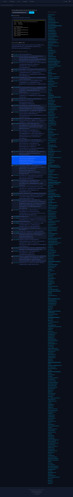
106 (18, 228)
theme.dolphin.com (23, 69)
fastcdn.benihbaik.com (24, 221)
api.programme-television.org (38, 110)
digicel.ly (50, 284)
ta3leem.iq (50, 219)
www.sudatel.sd (23, 208)
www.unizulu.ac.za (52, 432)
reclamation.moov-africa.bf (54, 221)
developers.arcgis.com (34, 105)
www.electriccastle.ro (52, 457)
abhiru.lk (50, 232)
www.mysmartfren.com (53, 227)
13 (13, 54)
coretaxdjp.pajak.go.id (53, 233)
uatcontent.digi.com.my (24, 110)
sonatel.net (50, 263)
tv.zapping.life (51, 95)
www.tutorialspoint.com (24, 139)
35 (15, 54)
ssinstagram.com (51, 411)
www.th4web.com (52, 213)
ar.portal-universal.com (53, 83)
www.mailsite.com (33, 143)
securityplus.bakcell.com (53, 78)
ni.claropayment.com (40, 87)
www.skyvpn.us (23, 246)
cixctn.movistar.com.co (24, 56)
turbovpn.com (32, 77)
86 (18, 118)
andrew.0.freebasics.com (53, 22)
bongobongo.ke (51, 312)
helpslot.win (50, 360)
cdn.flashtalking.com (52, 109)
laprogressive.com (52, 472)
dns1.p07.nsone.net (52, 56)
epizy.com (50, 128)
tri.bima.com (50, 258)
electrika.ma (50, 315)
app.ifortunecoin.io (52, 129)
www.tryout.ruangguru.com (54, 62)
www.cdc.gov (51, 53)
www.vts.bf (50, 463)
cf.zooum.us (50, 481)
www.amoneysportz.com (53, 321)
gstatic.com (50, 185)
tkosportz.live (51, 191)
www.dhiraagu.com (52, 123)
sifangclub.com (51, 342)
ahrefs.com (50, 359)
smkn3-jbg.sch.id (51, 193)
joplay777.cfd (51, 112)
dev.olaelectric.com (52, 142)
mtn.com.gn (50, 419)
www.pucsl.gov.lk (51, 356)
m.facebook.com (51, 430)
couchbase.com (51, 416)
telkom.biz (50, 480)
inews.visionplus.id (52, 252)
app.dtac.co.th (51, 253)
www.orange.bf (51, 199)
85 (18, 112)
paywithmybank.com (52, 429)
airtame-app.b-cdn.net (53, 410)
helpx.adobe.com (51, 399)
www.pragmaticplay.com (24, 133)
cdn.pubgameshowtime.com (36, 88)
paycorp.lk (50, 179)
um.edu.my (50, 323)
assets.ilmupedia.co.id (32, 190)
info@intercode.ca (38, 492)
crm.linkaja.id (51, 149)
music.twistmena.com (24, 148)
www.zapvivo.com (52, 121)
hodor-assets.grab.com (33, 123)
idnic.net (50, 75)
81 (18, 93)
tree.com (50, 210)
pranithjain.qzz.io (51, 334)
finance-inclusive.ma (52, 211)
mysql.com (50, 225)
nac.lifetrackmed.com (52, 387)
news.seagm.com (51, 24)
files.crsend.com (32, 175)
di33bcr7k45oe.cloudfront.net (26, 172)
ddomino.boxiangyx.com (53, 134)
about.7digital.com (23, 130)
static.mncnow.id (32, 65)
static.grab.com (28, 118)
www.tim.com (51, 353)
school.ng (50, 287)
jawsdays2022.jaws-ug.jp (25, 191)
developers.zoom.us (34, 60)
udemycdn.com (51, 81)
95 (18, 175)
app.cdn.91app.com (31, 151)
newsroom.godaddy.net (53, 205)
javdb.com (50, 48)
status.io (43, 167)
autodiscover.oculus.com (53, 45)
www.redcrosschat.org (53, 64)
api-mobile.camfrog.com (53, 466)
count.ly (49, 402)
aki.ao (49, 92)
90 (18, 139)
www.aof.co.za (51, 152)
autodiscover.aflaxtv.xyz (53, 174)
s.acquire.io (50, 245)
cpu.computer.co (51, 464)
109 (18, 239)
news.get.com (22, 98)
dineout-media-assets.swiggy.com (27, 204)
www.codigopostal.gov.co (53, 425)
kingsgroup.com (51, 17)
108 (18, 233)
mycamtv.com (51, 154)
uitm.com (50, 453)
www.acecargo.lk (51, 418)
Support (32, 1)
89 (18, 130)
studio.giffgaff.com (23, 82)
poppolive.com (22, 84)
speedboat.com (51, 38)
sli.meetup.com (22, 95)
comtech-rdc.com (52, 393)
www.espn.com (22, 188)
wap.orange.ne (51, 118)
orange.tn (50, 427)
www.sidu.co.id (51, 270)
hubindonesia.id (51, 235)
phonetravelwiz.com (52, 41)
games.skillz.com (41, 188)
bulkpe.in (40, 112)
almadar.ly (50, 93)
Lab (19, 1)
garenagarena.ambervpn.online (54, 238)
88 (18, 123)
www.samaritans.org (52, 295)
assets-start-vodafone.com (54, 76)
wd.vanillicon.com (52, 367)
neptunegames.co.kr (24, 74)
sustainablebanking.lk (52, 146)
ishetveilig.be (22, 186)
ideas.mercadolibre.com (24, 131)
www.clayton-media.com (25, 165)
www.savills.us (40, 121)
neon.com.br (22, 62)
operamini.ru (50, 308)
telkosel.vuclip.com (52, 216)
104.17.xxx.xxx (51, 277)
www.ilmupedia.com (52, 202)
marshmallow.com (23, 77)
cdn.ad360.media (32, 168)
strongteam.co (51, 404)
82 (18, 98)
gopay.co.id (50, 55)
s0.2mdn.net (50, 318)
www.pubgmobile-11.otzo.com (54, 151)
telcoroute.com (51, 452)
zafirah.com (50, 280)
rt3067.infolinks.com (52, 401)
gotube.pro (50, 474)
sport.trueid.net (51, 394)
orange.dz (50, 269)
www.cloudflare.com (52, 218)
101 (18, 209)
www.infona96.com (23, 143)
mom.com (50, 294)
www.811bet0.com (23, 105)
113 (18, 262)
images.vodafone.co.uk (53, 348)
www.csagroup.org (52, 325)
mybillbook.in (22, 121)
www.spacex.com (51, 21)
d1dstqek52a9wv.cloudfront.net (55, 326)
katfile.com (50, 176)
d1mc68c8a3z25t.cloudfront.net (26, 103)
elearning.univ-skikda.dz (53, 458)
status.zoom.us (22, 92)
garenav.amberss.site (52, 239)
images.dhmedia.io (42, 84)
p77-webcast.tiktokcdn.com (54, 398)
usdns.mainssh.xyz (52, 224)
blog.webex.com (51, 100)
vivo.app (50, 370)
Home (5, 1)
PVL (38, 494)
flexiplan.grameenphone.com (54, 61)
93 (18, 156)
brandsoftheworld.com (25, 72)
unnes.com (50, 376)
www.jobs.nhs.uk (41, 219)
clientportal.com (40, 195)
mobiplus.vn (50, 413)
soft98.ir (49, 461)
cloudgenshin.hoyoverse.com (32, 153)
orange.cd (50, 329)
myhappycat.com (51, 30)
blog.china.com (51, 135)
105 (18, 223)
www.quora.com (51, 101)
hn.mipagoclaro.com (32, 95)
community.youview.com (36, 125)
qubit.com (29, 242)
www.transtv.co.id (52, 354)
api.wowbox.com (51, 388)
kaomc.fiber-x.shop (52, 385)
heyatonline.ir (51, 132)
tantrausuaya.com (52, 58)
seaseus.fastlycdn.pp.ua (53, 467)
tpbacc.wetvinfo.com (33, 264)
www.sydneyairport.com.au (25, 218)
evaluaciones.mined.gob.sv (53, 349)
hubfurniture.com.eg (52, 230)
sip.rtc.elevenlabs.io (52, 107)
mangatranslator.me (52, 300)
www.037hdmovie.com (53, 244)
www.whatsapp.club (52, 33)
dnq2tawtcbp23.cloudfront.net (37, 74)
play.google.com (51, 169)
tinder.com (35, 64)
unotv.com (39, 175)
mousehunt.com (51, 449)
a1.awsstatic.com (23, 175)
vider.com (50, 292)
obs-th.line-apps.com (52, 86)
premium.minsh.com (24, 144)
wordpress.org (51, 455)
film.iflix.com (37, 223)
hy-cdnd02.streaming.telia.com (54, 157)
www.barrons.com (40, 247)
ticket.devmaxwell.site (52, 314)
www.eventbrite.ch (52, 208)
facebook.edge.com (52, 34)
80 (18, 87)
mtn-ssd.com (51, 155)
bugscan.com (51, 405)
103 (18, 218)
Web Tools (12, 1)
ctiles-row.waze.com (52, 368)
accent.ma (50, 470)
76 (18, 69)
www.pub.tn (50, 396)
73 (18, 54)
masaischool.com (36, 72)
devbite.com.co (51, 256)
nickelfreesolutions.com (53, 39)
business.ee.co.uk (24, 116)
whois (29, 17)
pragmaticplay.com (35, 131)
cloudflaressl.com (51, 357)
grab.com (21, 118)
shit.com (50, 373)
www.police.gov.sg (23, 60)
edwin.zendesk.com (52, 273)
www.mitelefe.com (35, 167)
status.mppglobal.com (25, 257)
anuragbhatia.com (52, 469)
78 (16, 54)
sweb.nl (49, 70)
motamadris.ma (51, 438)
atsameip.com (51, 435)
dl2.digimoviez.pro (52, 214)
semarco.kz (50, 306)
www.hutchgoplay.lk (38, 108)
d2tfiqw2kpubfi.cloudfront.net (35, 176)
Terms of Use (39, 491)
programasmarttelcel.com (17, 46)
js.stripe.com (22, 90)
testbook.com (51, 84)
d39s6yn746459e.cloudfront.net (36, 69)
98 (18, 193)
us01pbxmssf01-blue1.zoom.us (54, 242)
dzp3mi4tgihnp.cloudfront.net (26, 178)
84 (18, 105)
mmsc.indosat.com (52, 304)
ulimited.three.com (52, 421)
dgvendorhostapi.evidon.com (31, 256)
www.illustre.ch (22, 123)
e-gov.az (50, 87)
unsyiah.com (50, 407)
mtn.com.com (51, 345)
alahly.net (50, 72)
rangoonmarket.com (52, 207)
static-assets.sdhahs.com (25, 54)
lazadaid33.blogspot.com (53, 165)
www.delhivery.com (23, 183)
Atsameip (11, 5)
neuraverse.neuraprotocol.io (25, 108)
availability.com (51, 283)
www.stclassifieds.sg (24, 67)
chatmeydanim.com (52, 73)
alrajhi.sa (50, 47)
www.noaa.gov (22, 190)
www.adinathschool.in (52, 241)
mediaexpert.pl (51, 281)
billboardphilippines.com (53, 42)
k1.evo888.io (50, 197)
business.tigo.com (52, 114)
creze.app (50, 201)
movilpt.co (50, 90)
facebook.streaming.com (53, 460)
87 (18, 120)
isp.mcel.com (51, 331)
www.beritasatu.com (24, 112)
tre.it (49, 143)
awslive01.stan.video (52, 190)
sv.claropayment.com (24, 88)
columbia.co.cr (51, 162)
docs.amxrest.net (23, 126)
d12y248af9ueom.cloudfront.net (32, 46)
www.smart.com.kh (52, 124)
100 (18, 200)
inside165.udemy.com (52, 384)
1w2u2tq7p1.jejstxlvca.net (25, 136)
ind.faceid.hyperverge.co (53, 289)
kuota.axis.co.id (51, 267)
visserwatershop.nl (52, 31)
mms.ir (49, 188)
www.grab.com (36, 118)
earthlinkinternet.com (52, 138)
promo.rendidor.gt (39, 231)
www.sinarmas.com (52, 266)
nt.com (49, 126)
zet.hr (49, 272)
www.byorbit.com (52, 222)
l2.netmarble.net (51, 379)
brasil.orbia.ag (22, 70)
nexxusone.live (51, 424)
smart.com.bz (33, 44)
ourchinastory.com (32, 188)
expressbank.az (51, 374)
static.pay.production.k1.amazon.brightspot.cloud (30, 80)
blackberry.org (51, 447)
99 (18, 195)
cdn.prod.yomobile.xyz (53, 446)
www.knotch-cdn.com (39, 203)
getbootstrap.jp (22, 168)
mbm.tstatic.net (15, 48)
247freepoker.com (31, 70)
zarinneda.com (51, 111)
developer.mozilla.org (52, 59)
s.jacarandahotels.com (34, 82)
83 (18, 100)
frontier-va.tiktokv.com (53, 117)
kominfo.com (51, 247)
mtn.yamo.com (51, 436)
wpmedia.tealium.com (24, 135)
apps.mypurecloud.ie (38, 107)
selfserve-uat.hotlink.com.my (38, 261)
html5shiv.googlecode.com (54, 194)
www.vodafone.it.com (31, 62)
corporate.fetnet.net (41, 77)
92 (18, 151)
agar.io (29, 244)
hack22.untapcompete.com (54, 477)
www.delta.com (51, 28)
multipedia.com (51, 120)
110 (18, 247)
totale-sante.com (51, 351)
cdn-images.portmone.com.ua (38, 193)
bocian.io (50, 433)
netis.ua (49, 363)
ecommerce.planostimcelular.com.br (19, 17)
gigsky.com (50, 391)
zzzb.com (50, 204)
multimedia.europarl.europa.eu (26, 234)
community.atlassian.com (37, 141)
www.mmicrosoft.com (52, 408)
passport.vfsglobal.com (24, 193)
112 (18, 256)
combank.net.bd (51, 415)
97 (18, 186)
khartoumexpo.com (52, 52)
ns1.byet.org (50, 328)
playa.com (50, 148)
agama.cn (50, 309)
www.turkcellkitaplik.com (53, 439)
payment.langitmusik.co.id (53, 255)
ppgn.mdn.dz (51, 187)
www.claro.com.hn (52, 380)
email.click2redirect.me (24, 59)
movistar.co (50, 173)
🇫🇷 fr (70, 1)
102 (18, 216)
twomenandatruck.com (36, 135)
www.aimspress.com (41, 70)
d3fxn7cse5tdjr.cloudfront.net (38, 59)
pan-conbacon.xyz (52, 250)
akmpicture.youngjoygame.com (54, 365)
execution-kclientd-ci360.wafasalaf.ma (28, 57)
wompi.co (21, 256)
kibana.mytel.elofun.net (53, 340)
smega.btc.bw (51, 171)
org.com (49, 422)
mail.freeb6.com (51, 19)
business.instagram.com (53, 177)
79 (18, 80)
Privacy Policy (33, 491)
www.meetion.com (42, 62)
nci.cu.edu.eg (51, 346)
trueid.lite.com (51, 249)
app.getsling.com (23, 100)
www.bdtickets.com (52, 303)
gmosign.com (33, 112)
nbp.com (50, 89)
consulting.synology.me (53, 377)
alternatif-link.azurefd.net (53, 183)
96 (18, 180)
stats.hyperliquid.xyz (25, 48)
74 (18, 56)
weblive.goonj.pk (35, 224)
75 (18, 62)
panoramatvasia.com (52, 343)
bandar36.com (51, 337)
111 (18, 251)
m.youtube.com (51, 115)
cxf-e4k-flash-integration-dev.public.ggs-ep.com (30, 196)
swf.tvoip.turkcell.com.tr (53, 36)
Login (66, 1)
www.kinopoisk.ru (52, 475)
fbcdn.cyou (50, 478)
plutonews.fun (30, 231)
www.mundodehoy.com (53, 286)
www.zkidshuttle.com (52, 180)
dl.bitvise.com (22, 231)
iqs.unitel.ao (50, 79)
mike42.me (50, 275)
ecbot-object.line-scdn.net (40, 115)
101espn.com (50, 159)
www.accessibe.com (52, 301)
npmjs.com (50, 131)
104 (18, 221)
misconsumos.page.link (53, 382)
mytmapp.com (33, 144)
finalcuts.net (50, 44)
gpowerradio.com (52, 145)
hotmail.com (50, 69)
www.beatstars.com (23, 219)
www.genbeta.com (23, 211)
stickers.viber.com (52, 441)
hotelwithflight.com (33, 130)
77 (18, 70)
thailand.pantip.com (52, 27)
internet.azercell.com (52, 332)
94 (18, 165)
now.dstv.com (42, 201)
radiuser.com (50, 390)
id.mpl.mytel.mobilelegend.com (54, 106)
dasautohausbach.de (52, 228)
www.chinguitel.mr (52, 140)
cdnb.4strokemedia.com (24, 120)
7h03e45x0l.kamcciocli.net (32, 90)
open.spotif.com (51, 335)
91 (18, 141)
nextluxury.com (51, 67)
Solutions (25, 1)
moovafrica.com (51, 444)
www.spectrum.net (31, 121)
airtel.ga (49, 137)
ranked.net (36, 172)
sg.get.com (29, 98)
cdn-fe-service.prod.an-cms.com (26, 87)
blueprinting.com (51, 14)
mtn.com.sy (50, 236)
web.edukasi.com (51, 278)
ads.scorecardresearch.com (25, 107)
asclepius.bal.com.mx (52, 450)
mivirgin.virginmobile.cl (53, 264)
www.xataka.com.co (23, 209)
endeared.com (51, 259)
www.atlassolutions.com (53, 443)
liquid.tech (50, 483)
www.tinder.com (23, 65)
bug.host (50, 16)
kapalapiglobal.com (52, 339)
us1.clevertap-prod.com (36, 56)
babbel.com (40, 44)
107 (18, 231)
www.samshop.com (31, 84)
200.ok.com (50, 320)
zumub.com (50, 98)
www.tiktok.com (51, 160)
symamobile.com (51, 50)
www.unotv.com (23, 176)
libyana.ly (50, 163)
